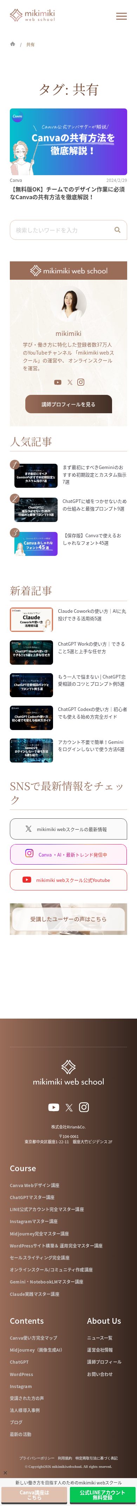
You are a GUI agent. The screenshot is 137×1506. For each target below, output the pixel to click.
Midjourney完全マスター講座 (39, 1234)
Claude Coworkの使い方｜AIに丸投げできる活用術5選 (92, 614)
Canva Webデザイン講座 (34, 1185)
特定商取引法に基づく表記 (97, 1458)
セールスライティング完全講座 (40, 1258)
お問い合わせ (100, 1374)
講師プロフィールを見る (68, 404)
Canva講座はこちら (34, 1495)
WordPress (21, 1374)
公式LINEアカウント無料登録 (102, 1495)
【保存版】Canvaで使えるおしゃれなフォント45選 (92, 539)
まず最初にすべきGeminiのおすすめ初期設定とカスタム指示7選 (94, 474)
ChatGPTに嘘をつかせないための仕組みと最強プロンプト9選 (95, 505)
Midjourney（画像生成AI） (37, 1350)
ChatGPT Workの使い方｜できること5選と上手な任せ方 (91, 647)
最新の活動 (20, 1434)
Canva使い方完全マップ (34, 1338)
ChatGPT (19, 1362)
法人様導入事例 (25, 1410)
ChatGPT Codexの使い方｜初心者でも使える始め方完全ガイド (92, 713)
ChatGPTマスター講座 (32, 1197)
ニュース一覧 (99, 1338)
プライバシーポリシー (36, 1458)
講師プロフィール (104, 1362)
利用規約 (65, 1458)
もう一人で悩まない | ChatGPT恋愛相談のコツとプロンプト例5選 (92, 680)
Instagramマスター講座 (34, 1221)
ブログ (16, 1422)
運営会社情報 (100, 1350)
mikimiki (68, 333)
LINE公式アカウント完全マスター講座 (47, 1209)
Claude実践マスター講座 (34, 1294)
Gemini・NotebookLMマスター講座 (47, 1282)
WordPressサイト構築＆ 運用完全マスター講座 (56, 1246)
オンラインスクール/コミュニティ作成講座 (51, 1270)
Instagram (21, 1386)
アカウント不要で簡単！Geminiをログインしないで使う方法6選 (91, 746)
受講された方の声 (27, 1398)
